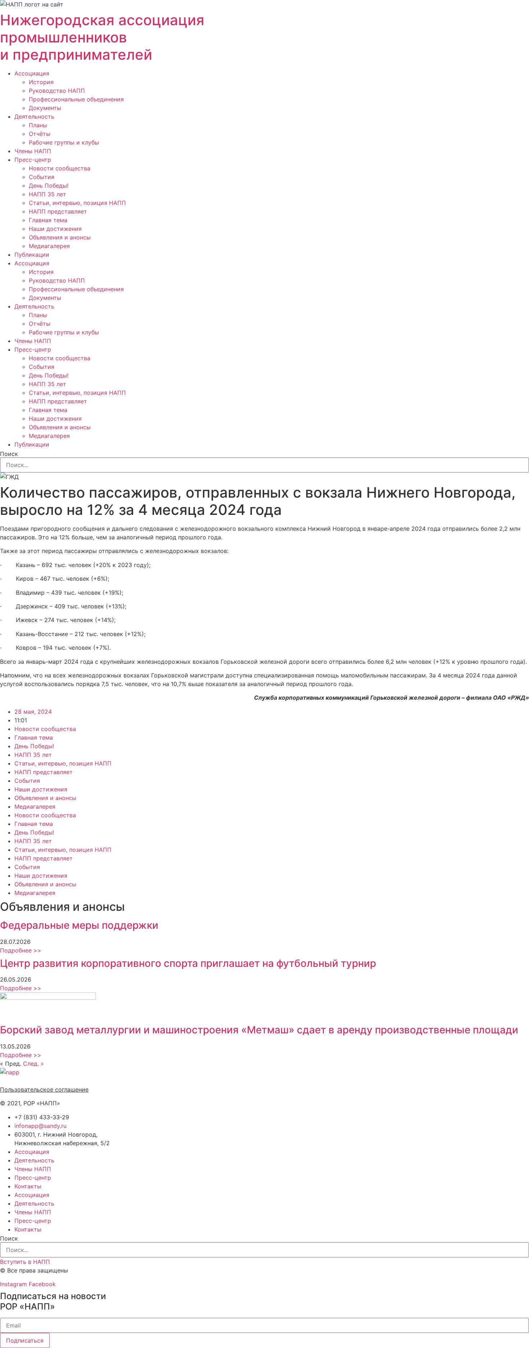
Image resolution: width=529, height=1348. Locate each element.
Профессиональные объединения (76, 99)
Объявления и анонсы (60, 237)
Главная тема (48, 220)
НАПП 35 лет (47, 194)
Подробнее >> (20, 950)
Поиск (9, 454)
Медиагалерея (49, 246)
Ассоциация (31, 73)
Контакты (27, 1186)
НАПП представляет (58, 211)
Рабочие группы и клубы (64, 142)
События (41, 177)
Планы (38, 125)
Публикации (31, 254)
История (41, 82)
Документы (45, 107)
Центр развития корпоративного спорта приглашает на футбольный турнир (188, 963)
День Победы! (48, 185)
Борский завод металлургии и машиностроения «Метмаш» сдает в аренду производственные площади (259, 1030)
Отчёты (39, 133)
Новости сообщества (59, 168)
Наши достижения (55, 228)
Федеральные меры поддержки (79, 925)
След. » (33, 1063)
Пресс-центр (32, 159)
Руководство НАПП (57, 90)
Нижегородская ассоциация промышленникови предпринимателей (102, 37)
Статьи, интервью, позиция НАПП (77, 202)
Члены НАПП (32, 151)
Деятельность (34, 116)
